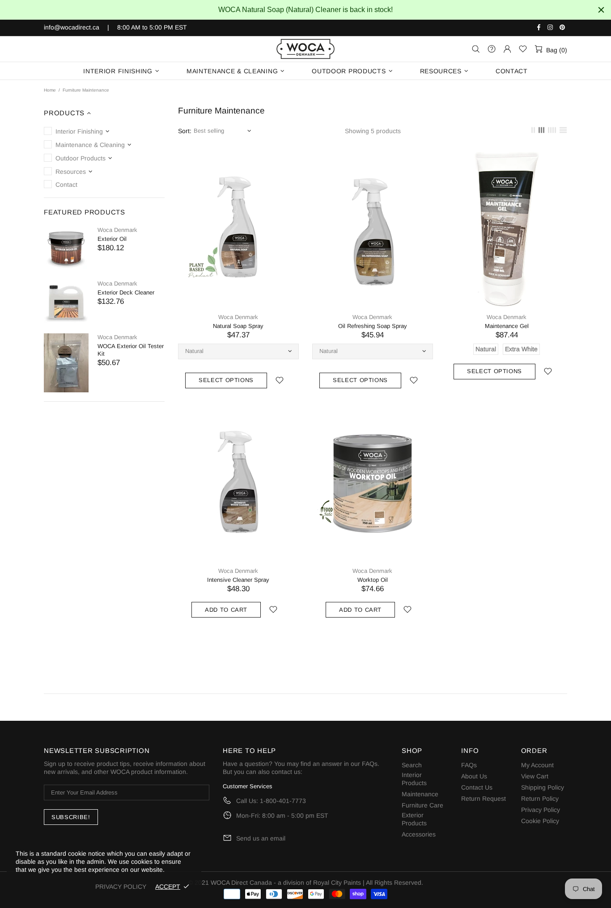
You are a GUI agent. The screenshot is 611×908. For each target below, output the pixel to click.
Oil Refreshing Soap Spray (372, 326)
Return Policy (540, 798)
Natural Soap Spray (238, 326)
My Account (537, 765)
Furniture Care (422, 805)
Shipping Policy (542, 787)
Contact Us (476, 787)
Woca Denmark (117, 230)
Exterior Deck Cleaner (126, 292)
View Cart (534, 776)
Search (412, 765)
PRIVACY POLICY (120, 886)
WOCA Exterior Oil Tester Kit (131, 350)
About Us (474, 776)
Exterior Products (414, 819)
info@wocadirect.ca (71, 27)
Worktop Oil (372, 579)
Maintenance (420, 794)
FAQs (370, 763)
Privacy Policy (540, 809)
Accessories (419, 834)
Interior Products (414, 778)
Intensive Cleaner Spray (238, 579)
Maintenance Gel (507, 326)
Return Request (483, 798)
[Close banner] (601, 9)
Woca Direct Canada (305, 49)
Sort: (184, 131)
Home (50, 90)
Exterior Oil (112, 238)
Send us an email (260, 838)
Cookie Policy (540, 820)
